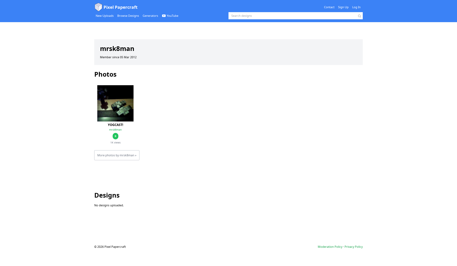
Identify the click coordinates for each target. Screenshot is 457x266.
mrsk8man (115, 129)
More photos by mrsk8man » (116, 155)
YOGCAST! (115, 125)
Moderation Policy (330, 247)
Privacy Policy (354, 247)
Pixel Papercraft (120, 7)
